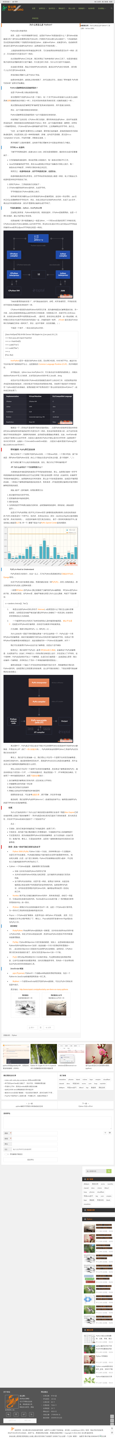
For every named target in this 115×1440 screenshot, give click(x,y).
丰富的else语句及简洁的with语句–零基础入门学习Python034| (104, 1238)
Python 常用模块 (102, 1356)
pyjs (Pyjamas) (18, 973)
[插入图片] (110, 1132)
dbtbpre (62, 1087)
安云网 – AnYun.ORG (15, 8)
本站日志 (35, 18)
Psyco (11, 915)
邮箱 (8, 1138)
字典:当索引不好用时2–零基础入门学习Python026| (104, 1258)
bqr (87, 1087)
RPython (19, 590)
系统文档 (102, 1087)
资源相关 (81, 8)
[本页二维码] (112, 1432)
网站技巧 (62, 8)
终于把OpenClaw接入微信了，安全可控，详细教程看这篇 (25, 1083)
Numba (16, 896)
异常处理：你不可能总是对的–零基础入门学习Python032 (104, 1319)
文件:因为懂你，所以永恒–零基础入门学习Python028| (104, 1278)
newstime (62, 1079)
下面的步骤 (34, 776)
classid (61, 1083)
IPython (16, 907)
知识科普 (91, 8)
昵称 (8, 1133)
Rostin (61, 320)
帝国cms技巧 (71, 1087)
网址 (6, 1144)
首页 (33, 8)
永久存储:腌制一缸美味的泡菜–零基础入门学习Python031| (104, 1309)
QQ (6, 1149)
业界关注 (42, 8)
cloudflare (106, 1079)
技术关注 (52, 8)
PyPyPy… (56, 582)
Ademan (41, 609)
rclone (85, 1079)
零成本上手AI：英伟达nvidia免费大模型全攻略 (21, 1086)
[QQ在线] (16, 1414)
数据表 (93, 1087)
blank (78, 1079)
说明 (9, 101)
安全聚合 (101, 8)
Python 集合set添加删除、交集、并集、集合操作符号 (104, 1338)
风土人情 (72, 8)
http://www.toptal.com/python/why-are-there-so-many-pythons (44, 989)
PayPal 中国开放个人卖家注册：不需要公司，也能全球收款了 (26, 1096)
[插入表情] (105, 1132)
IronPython (15, 361)
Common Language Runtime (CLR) (53, 364)
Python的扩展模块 (26, 915)
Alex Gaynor (69, 812)
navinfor (103, 1083)
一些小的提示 (31, 749)
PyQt (15, 957)
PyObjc (16, 942)
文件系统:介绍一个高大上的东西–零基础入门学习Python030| (104, 1299)
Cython (12, 866)
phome (71, 1079)
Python (14, 1035)
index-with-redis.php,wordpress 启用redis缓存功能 (23, 1080)
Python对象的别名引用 (104, 1376)
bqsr (91, 1079)
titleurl (81, 1087)
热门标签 (105, 2)
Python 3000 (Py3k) (20, 851)
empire (98, 1079)
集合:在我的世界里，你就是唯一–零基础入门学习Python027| (104, 1268)
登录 (16, 2)
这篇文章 (35, 795)
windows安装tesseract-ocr (67, 1065)
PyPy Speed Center (49, 523)
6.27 (18, 523)
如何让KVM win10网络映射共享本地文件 (19, 1089)
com (90, 1083)
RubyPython (18, 930)
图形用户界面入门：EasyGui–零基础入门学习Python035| (104, 1248)
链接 (110, 2)
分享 (49, 1027)
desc (68, 1083)
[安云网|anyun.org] (103, 1436)
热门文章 (97, 2)
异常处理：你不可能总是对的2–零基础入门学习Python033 (104, 1227)
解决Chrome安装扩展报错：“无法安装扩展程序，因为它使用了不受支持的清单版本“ (34, 1093)
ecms (84, 1083)
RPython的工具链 (48, 650)
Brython (16, 981)
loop (95, 1083)
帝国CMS (76, 1083)
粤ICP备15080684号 (92, 1436)
